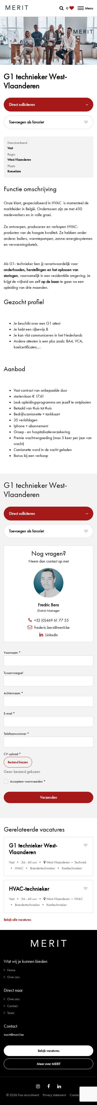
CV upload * (12, 754)
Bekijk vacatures (48, 1050)
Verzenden (48, 797)
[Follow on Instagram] (38, 1086)
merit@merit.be (14, 1034)
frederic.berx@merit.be (51, 627)
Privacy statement (54, 1095)
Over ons (13, 977)
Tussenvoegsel (13, 673)
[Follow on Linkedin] (59, 1086)
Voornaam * (12, 652)
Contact (12, 1006)
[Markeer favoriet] (85, 845)
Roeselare (14, 171)
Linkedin (51, 634)
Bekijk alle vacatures (17, 919)
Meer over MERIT (48, 1063)
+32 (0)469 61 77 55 (51, 620)
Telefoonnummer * (16, 733)
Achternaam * (13, 693)
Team (10, 1013)
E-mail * (9, 713)
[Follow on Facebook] (48, 1086)
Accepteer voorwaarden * (28, 781)
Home (11, 970)
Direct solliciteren (22, 104)
